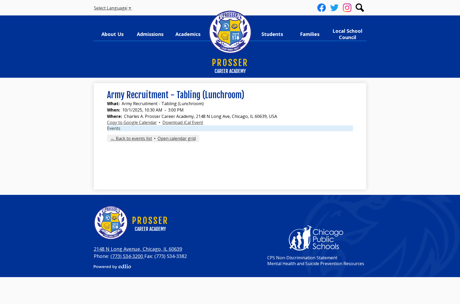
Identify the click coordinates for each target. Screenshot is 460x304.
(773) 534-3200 (127, 256)
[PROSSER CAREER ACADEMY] (230, 32)
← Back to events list (131, 138)
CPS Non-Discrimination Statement (302, 258)
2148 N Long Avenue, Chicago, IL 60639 (138, 249)
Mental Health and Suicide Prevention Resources (315, 263)
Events (113, 128)
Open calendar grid (177, 138)
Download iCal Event (182, 122)
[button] (113, 34)
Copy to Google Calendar (132, 122)
